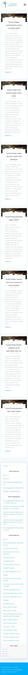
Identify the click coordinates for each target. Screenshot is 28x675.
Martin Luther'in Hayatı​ (10, 607)
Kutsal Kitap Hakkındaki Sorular (12, 593)
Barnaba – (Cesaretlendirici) (11, 491)
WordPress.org (6, 656)
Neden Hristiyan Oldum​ (10, 620)
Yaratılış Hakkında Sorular (11, 640)
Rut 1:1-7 (6, 475)
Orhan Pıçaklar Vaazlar (10, 623)
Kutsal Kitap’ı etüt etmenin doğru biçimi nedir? (14, 93)
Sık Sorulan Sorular (9, 627)
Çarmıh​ (5, 539)
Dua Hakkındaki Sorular (10, 548)
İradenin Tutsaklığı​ (8, 568)
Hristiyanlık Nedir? (8, 561)
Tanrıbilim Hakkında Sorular (11, 633)
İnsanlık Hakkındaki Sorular (11, 564)
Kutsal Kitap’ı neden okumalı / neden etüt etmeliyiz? (14, 156)
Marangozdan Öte (8, 603)
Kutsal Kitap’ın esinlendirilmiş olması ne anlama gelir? (14, 25)
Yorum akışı (5, 653)
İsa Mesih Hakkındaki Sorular (12, 571)
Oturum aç (5, 649)
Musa (7, 530)
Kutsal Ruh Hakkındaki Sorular (12, 597)
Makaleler (6, 600)
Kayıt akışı (5, 651)
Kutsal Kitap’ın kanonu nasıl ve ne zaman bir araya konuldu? (14, 282)
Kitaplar (5, 575)
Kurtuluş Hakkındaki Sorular (11, 590)
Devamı (7, 72)
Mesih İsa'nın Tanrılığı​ (9, 610)
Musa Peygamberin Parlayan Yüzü (13, 488)
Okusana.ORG (14, 508)
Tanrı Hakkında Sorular (10, 630)
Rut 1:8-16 (6, 479)
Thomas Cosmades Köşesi (11, 637)
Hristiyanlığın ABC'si (9, 558)
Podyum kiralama (10, 503)
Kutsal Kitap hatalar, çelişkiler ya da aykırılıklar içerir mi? (14, 348)
